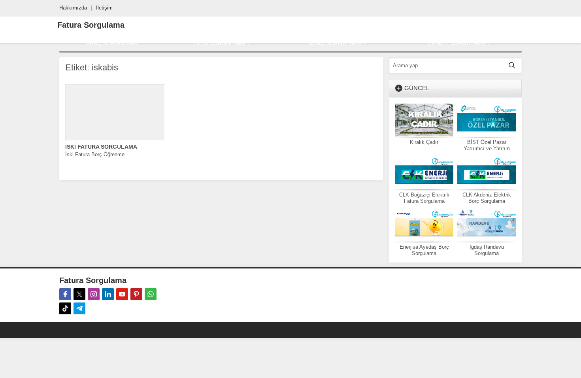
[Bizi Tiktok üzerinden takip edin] (65, 308)
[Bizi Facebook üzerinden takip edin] (65, 294)
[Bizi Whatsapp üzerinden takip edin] (151, 294)
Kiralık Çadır (424, 142)
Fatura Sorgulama (90, 25)
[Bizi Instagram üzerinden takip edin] (94, 294)
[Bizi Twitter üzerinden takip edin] (79, 294)
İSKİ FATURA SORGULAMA (101, 147)
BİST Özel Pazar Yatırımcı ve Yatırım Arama (487, 148)
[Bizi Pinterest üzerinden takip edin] (136, 294)
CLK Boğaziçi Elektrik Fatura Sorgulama (424, 198)
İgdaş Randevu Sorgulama (487, 250)
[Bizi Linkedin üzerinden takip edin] (108, 294)
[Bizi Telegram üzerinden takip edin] (79, 308)
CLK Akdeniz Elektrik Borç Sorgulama (486, 198)
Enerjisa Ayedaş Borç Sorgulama (424, 250)
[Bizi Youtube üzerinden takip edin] (122, 294)
